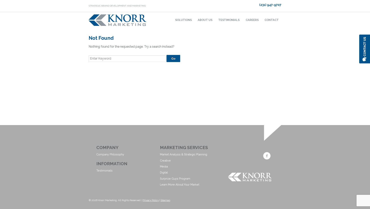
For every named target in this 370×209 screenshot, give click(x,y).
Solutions (183, 20)
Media (164, 166)
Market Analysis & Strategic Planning (183, 154)
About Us (205, 20)
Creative (165, 160)
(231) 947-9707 (270, 5)
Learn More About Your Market (179, 184)
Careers (252, 20)
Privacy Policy (151, 200)
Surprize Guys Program (175, 178)
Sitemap (165, 200)
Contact (272, 20)
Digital (164, 172)
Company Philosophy (110, 154)
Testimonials (229, 20)
